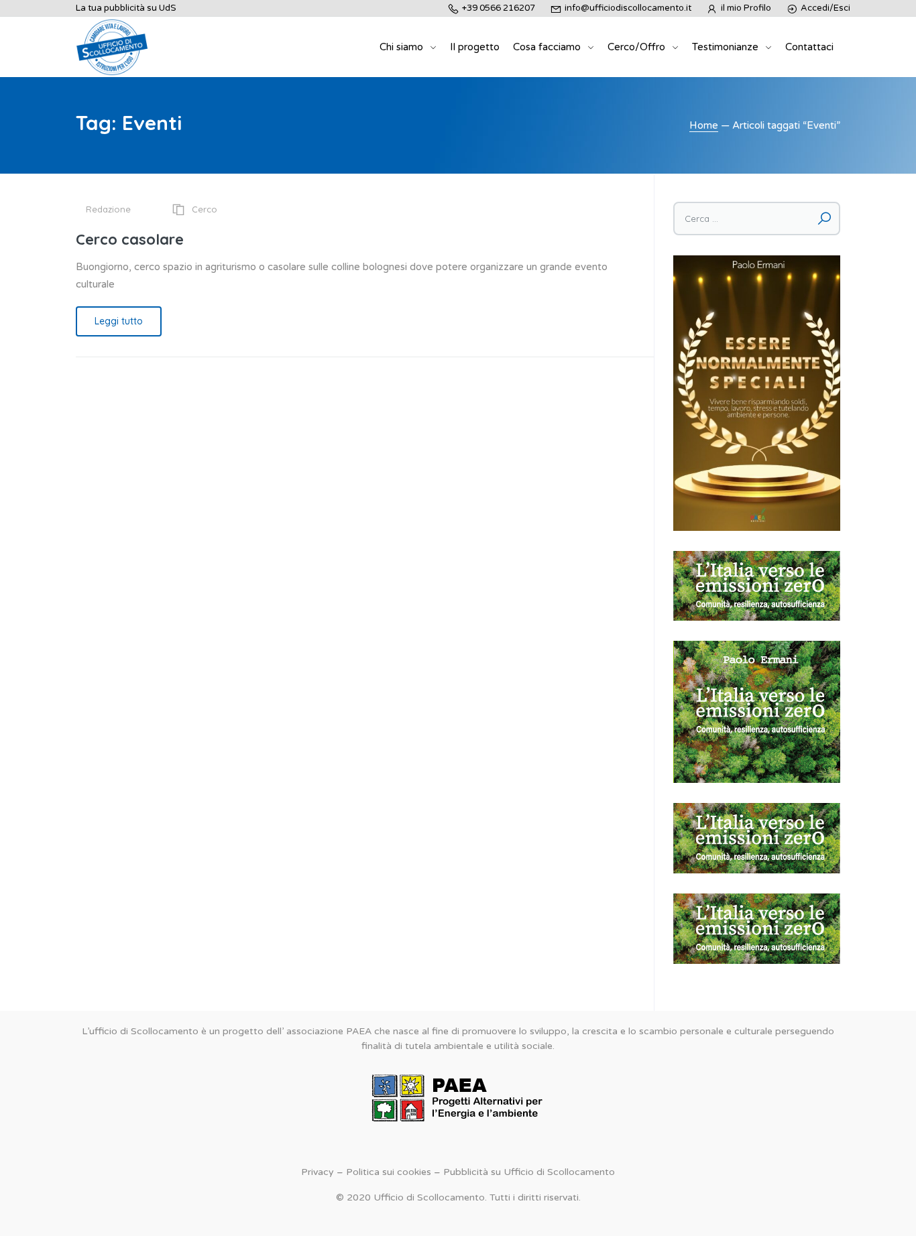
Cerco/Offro (636, 47)
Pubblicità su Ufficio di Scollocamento (529, 1172)
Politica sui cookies (388, 1172)
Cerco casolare (130, 239)
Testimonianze (725, 47)
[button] (757, 586)
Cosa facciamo (547, 47)
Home (703, 125)
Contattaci (809, 47)
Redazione (108, 209)
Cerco (204, 209)
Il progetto (475, 47)
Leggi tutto (119, 321)
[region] (757, 586)
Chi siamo (401, 47)
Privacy (317, 1172)
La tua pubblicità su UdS (126, 8)
